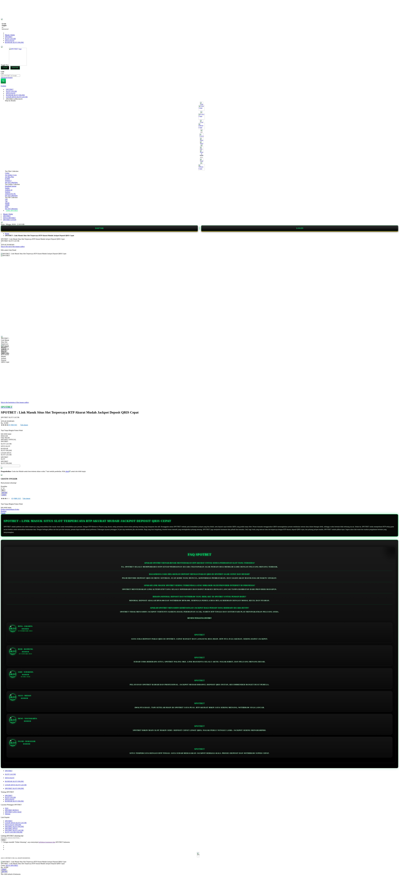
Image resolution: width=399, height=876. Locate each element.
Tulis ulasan (24, 425)
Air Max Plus (9, 177)
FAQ (6, 808)
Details (3, 513)
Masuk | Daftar (10, 35)
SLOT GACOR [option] (6, 444)
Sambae (7, 192)
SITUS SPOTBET (9, 218)
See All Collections (11, 182)
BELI (3, 490)
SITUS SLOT (9, 40)
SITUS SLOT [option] (5, 446)
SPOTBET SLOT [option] (4, 458)
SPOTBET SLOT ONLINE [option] (6, 462)
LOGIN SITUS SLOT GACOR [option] (6, 454)
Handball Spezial (10, 186)
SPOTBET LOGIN (9, 220)
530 (6, 199)
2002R (7, 203)
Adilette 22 (8, 190)
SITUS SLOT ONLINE (13, 825)
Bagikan (3, 511)
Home (7, 234)
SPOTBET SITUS (11, 828)
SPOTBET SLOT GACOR (14, 830)
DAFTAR (99, 228)
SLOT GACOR (10, 39)
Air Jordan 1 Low (11, 175)
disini (67, 471)
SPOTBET (8, 37)
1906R (7, 205)
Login (5, 67)
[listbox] (78, 452)
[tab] (199, 86)
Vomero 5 (8, 180)
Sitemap (7, 814)
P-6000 (7, 179)
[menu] (199, 150)
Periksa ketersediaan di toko (10, 509)
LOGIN (299, 228)
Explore (3, 86)
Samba (7, 188)
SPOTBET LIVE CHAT (13, 812)
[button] (5, 340)
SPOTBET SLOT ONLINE (14, 788)
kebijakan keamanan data (47, 842)
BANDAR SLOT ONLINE (14, 42)
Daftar (15, 67)
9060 (6, 207)
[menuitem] (9, 89)
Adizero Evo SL (10, 194)
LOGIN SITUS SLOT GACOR (15, 785)
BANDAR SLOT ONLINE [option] (6, 449)
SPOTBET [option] (4, 441)
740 (6, 201)
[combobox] (10, 76)
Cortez (7, 173)
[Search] (3, 81)
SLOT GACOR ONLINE (13, 832)
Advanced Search (6, 77)
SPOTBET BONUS (12, 810)
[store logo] (18, 65)
